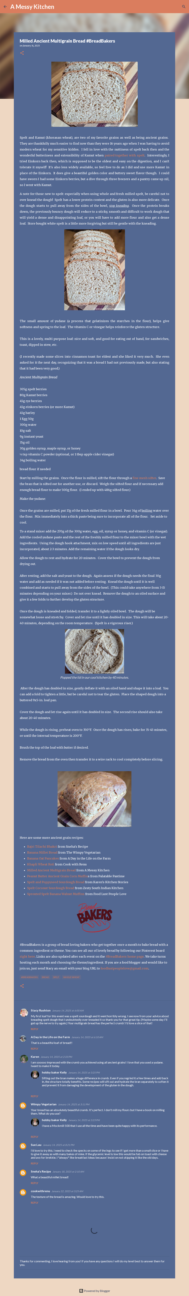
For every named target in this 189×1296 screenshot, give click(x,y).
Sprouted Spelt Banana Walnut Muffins (56, 894)
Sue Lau (36, 1144)
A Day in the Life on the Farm (50, 1037)
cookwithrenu (40, 1191)
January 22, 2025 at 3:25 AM (67, 1191)
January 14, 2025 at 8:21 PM (58, 1144)
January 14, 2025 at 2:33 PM (56, 1056)
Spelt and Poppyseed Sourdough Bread (55, 882)
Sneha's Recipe (41, 1171)
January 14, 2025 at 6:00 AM (68, 1010)
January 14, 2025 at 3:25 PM (84, 1072)
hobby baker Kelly (54, 1072)
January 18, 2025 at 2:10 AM (68, 1171)
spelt (56, 977)
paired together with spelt (125, 155)
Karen (35, 1056)
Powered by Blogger (96, 1290)
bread (45, 977)
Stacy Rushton (41, 1010)
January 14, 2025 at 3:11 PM (73, 1104)
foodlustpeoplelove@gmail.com (124, 968)
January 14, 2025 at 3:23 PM (84, 1120)
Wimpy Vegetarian (43, 1104)
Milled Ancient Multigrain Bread (51, 870)
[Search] (59, 6)
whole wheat (71, 977)
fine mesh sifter (144, 478)
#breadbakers (29, 977)
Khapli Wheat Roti (40, 864)
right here (27, 956)
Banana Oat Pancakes (43, 858)
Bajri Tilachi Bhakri (42, 846)
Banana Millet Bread (42, 852)
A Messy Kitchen (32, 6)
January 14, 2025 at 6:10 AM (87, 1037)
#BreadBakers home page (125, 956)
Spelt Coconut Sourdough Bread (50, 888)
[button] (22, 53)
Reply (34, 1029)
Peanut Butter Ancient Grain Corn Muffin (57, 876)
